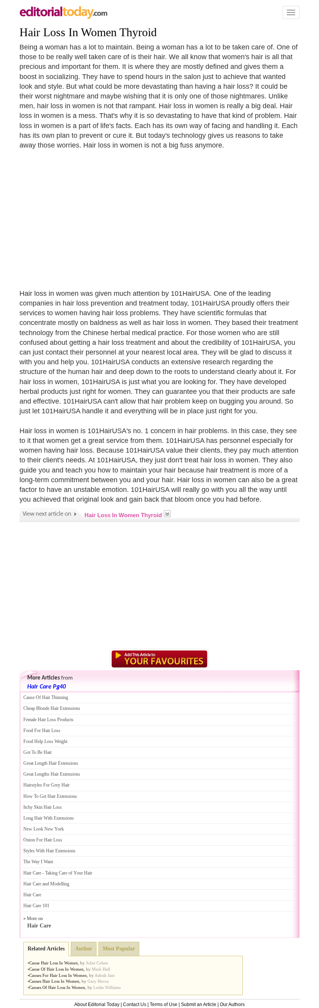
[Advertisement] (84, 214)
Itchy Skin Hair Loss (42, 807)
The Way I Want (38, 861)
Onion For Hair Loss (42, 840)
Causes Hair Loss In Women (54, 981)
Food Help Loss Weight (45, 741)
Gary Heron (98, 981)
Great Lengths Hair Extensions (51, 774)
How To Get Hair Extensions (50, 796)
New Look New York (43, 829)
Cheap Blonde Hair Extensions (51, 708)
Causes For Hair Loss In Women (58, 975)
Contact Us (134, 1004)
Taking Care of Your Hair (68, 873)
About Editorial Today (96, 1004)
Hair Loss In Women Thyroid (88, 32)
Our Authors (232, 1004)
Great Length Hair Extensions (50, 763)
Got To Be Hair (37, 752)
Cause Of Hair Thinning (45, 697)
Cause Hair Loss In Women (53, 963)
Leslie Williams (107, 987)
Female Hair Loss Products (48, 719)
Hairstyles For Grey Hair (46, 785)
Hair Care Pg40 (46, 687)
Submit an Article (198, 1004)
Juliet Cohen (97, 963)
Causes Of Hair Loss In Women (57, 987)
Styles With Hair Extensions (49, 850)
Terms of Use (163, 1004)
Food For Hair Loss (41, 730)
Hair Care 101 (36, 905)
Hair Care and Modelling (46, 884)
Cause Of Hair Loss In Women (56, 969)
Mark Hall (101, 969)
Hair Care (32, 873)
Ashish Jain (105, 975)
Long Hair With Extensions (48, 818)
